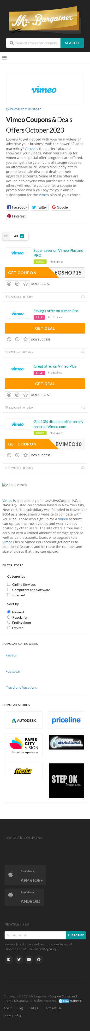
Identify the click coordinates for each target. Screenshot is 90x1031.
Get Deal (45, 328)
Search (72, 43)
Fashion (11, 655)
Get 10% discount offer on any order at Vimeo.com (58, 424)
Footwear (13, 671)
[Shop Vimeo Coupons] (45, 89)
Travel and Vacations (21, 687)
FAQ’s (34, 1008)
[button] (17, 207)
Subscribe (76, 935)
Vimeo (30, 148)
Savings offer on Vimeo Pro (56, 310)
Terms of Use (53, 1008)
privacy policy (47, 949)
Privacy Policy (12, 1015)
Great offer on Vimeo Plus (55, 366)
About (8, 1008)
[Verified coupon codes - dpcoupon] (45, 19)
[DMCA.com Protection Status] (70, 1001)
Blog (21, 1008)
